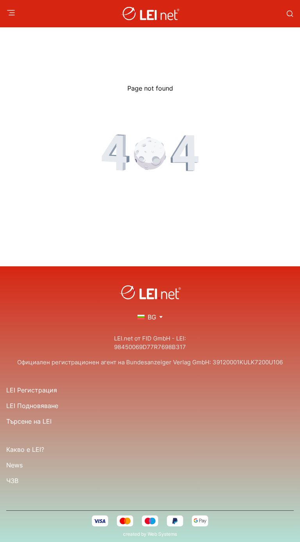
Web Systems (162, 534)
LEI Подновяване (32, 406)
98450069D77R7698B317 (150, 347)
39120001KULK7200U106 (247, 362)
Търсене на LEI (29, 421)
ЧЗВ (12, 481)
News (14, 465)
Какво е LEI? (25, 449)
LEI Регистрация (31, 390)
